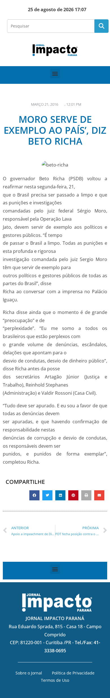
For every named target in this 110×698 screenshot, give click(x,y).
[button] (55, 73)
